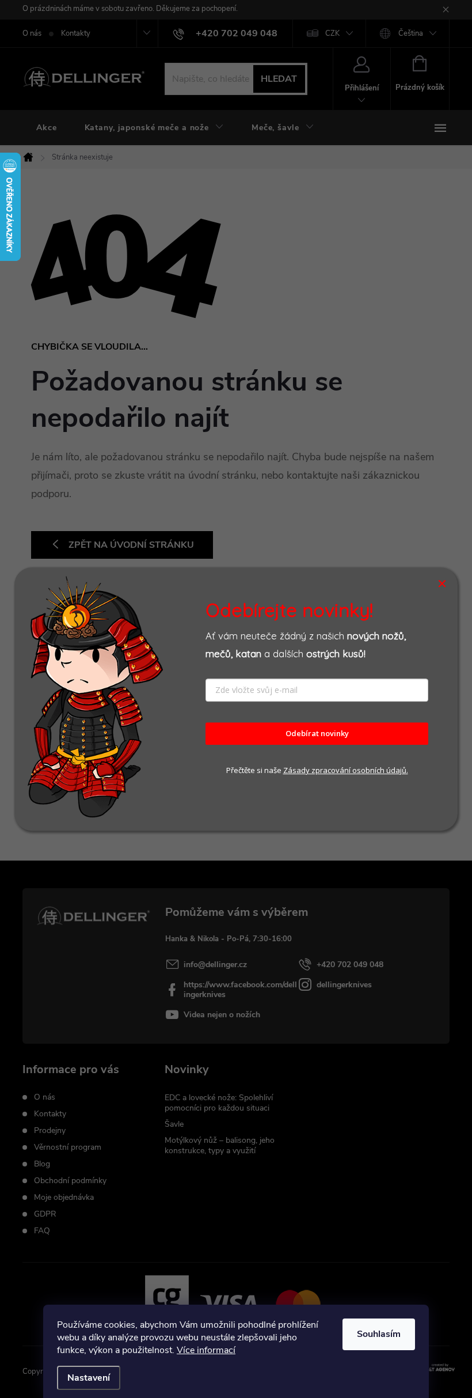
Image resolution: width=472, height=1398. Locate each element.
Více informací (206, 1350)
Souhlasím (379, 1334)
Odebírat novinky (317, 734)
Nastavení (88, 1378)
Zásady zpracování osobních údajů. (345, 770)
